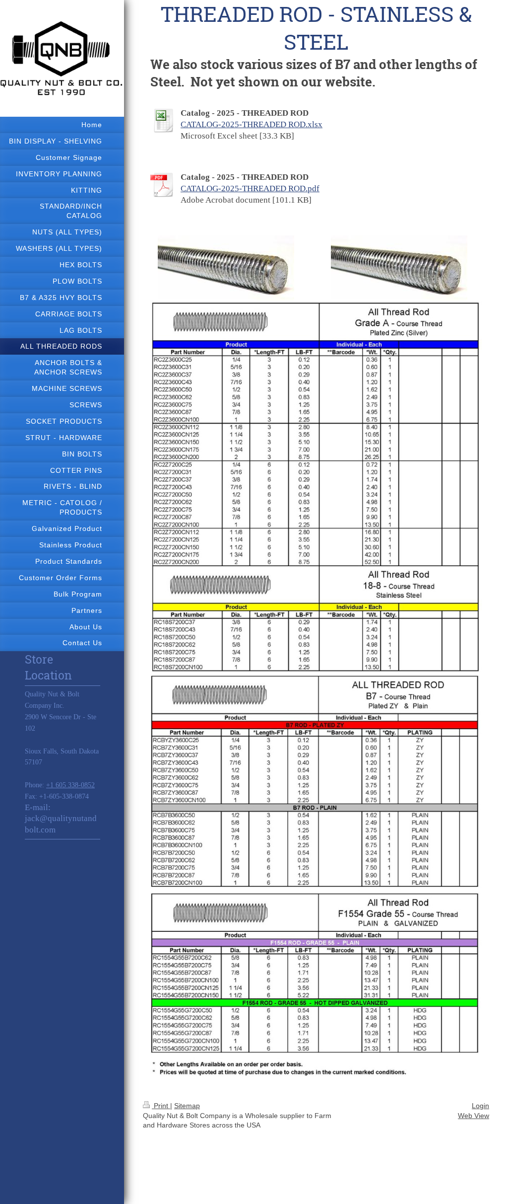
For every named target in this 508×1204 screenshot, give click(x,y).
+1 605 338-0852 (70, 785)
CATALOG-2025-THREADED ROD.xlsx (251, 124)
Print (161, 1106)
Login (480, 1106)
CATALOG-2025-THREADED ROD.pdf (250, 188)
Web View (473, 1116)
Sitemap (187, 1106)
